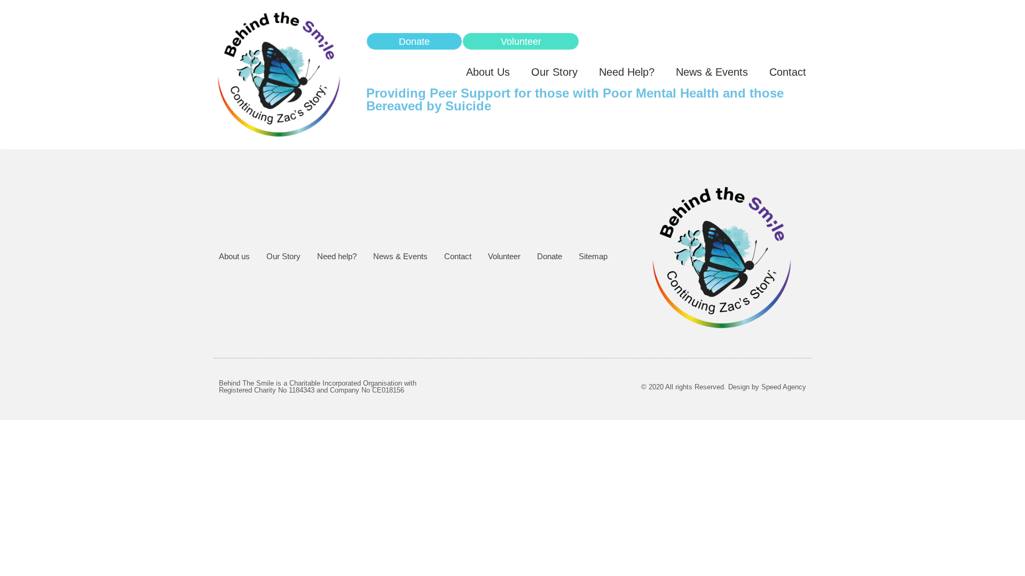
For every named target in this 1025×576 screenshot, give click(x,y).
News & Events (712, 72)
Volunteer (504, 256)
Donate (549, 256)
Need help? (627, 72)
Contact (787, 72)
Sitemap (593, 256)
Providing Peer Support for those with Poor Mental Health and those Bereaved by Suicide (575, 99)
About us (488, 72)
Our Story (554, 72)
